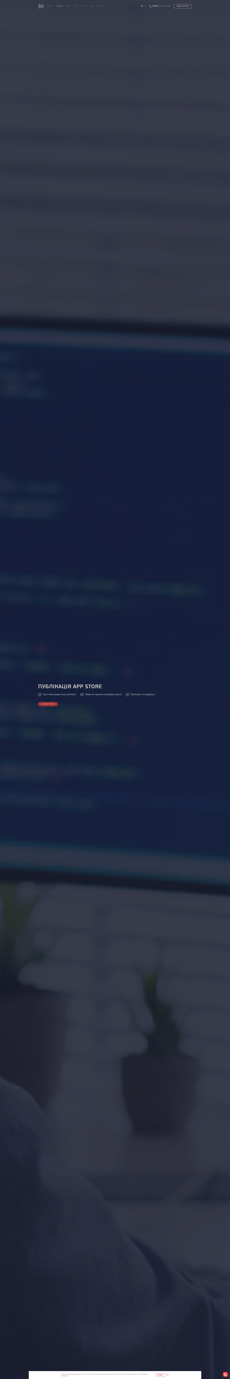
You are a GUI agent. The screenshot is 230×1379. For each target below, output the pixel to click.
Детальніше (64, 1375)
